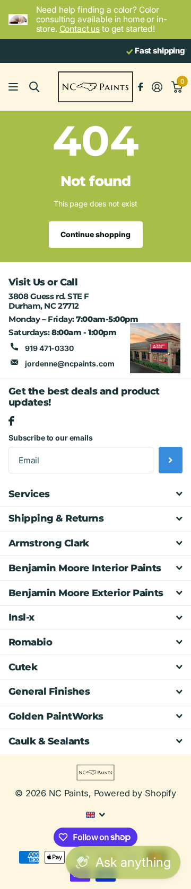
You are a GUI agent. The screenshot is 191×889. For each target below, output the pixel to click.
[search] (34, 87)
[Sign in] (156, 87)
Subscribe (171, 460)
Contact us (79, 29)
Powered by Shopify (135, 793)
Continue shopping (95, 234)
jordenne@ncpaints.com (69, 363)
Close (95, 494)
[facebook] (11, 421)
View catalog (14, 87)
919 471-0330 (49, 348)
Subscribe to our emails (50, 437)
